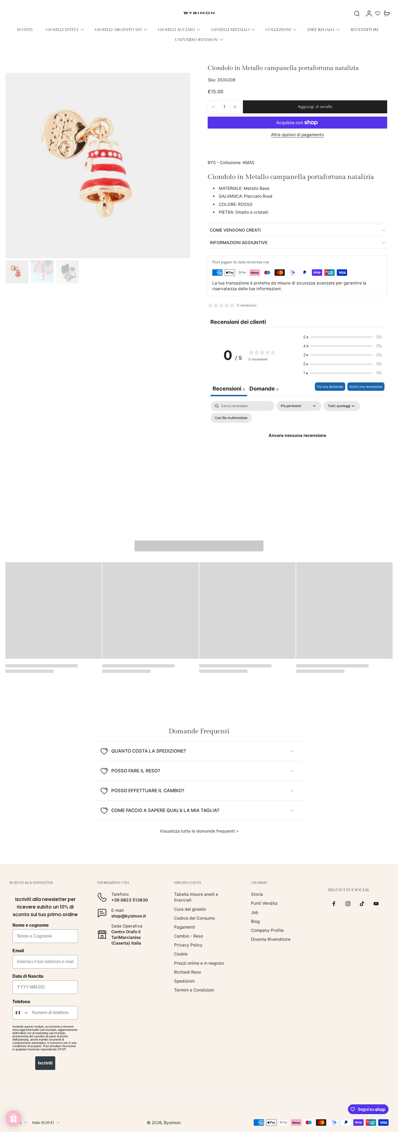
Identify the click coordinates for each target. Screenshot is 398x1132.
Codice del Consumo (194, 917)
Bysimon (172, 1122)
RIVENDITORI (365, 29)
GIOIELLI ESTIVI (62, 29)
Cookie (181, 954)
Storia (257, 894)
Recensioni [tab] (229, 388)
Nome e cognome (30, 925)
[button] (315, 106)
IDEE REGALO (320, 29)
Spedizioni (184, 981)
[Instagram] (348, 904)
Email (18, 950)
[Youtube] (376, 904)
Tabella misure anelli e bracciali (196, 897)
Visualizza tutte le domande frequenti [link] (197, 831)
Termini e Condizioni (194, 990)
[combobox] (21, 1012)
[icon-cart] (387, 13)
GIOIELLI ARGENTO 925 (118, 29)
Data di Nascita (27, 976)
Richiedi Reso (187, 971)
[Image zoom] (97, 165)
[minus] (213, 106)
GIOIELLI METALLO (230, 29)
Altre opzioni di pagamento (297, 135)
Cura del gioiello (190, 909)
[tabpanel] (297, 447)
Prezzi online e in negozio (199, 962)
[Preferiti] (378, 13)
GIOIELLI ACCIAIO (176, 29)
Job (254, 912)
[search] (357, 13)
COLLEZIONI (278, 29)
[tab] (264, 389)
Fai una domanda (330, 387)
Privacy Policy (188, 945)
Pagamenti (184, 927)
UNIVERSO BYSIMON (196, 39)
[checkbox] (231, 418)
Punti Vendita (264, 903)
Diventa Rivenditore (271, 939)
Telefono (21, 1001)
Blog (255, 921)
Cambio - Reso (188, 936)
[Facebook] (334, 904)
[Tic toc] (362, 904)
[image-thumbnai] (16, 271)
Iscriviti (45, 1063)
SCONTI (25, 29)
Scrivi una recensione (366, 387)
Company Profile (267, 930)
